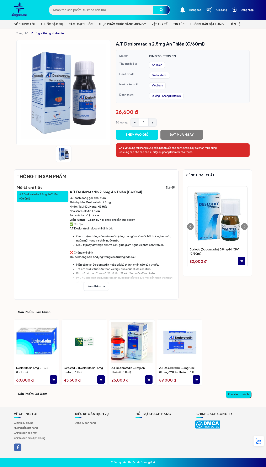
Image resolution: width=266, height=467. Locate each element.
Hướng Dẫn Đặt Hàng (207, 24)
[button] (96, 286)
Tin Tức (179, 24)
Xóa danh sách (238, 394)
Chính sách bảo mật (25, 432)
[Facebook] (17, 447)
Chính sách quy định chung (29, 438)
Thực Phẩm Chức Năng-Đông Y (122, 24)
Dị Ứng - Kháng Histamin (47, 33)
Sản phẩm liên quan (34, 312)
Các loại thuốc (81, 24)
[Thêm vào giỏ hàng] (223, 261)
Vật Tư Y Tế (159, 24)
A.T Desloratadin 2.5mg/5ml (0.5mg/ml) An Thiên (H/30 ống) (177, 370)
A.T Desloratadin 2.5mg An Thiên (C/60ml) (38, 196)
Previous (190, 226)
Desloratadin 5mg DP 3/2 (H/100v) (32, 370)
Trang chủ (22, 33)
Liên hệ (235, 24)
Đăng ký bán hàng (85, 422)
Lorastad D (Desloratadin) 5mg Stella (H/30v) (83, 370)
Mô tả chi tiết (29, 187)
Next (244, 226)
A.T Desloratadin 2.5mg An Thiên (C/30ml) (128, 370)
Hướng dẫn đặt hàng (26, 427)
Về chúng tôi (24, 24)
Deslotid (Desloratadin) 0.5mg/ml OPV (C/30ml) (195, 251)
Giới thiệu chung (23, 422)
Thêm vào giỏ (137, 135)
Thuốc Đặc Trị (52, 24)
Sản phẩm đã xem (32, 394)
